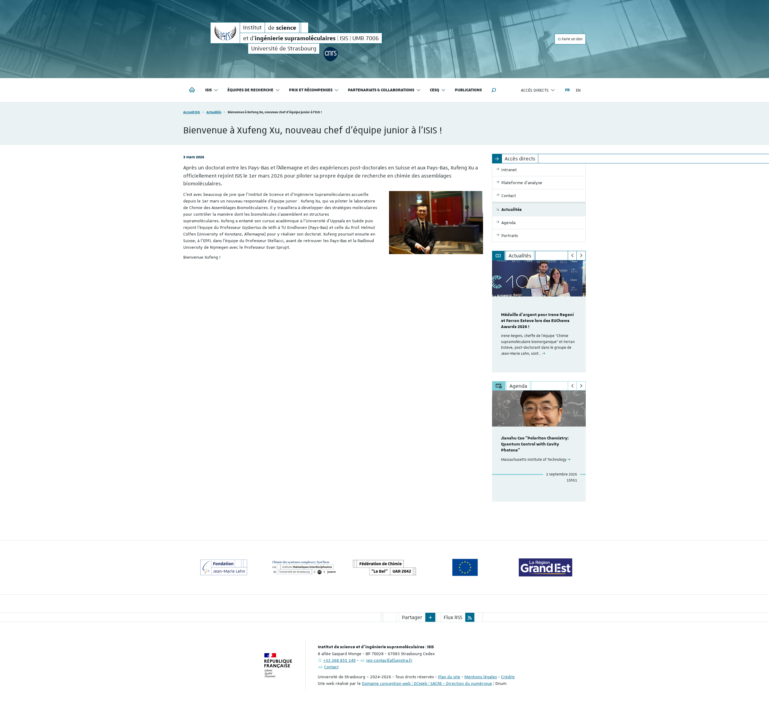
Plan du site (449, 676)
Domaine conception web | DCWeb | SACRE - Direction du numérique (427, 683)
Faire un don (571, 39)
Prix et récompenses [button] (311, 90)
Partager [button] (412, 617)
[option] (539, 316)
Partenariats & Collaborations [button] (381, 90)
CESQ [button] (434, 90)
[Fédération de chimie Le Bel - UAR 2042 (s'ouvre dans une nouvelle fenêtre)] (384, 567)
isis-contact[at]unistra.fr (389, 660)
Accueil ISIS (191, 111)
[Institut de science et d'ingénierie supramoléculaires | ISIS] (225, 33)
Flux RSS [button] (453, 617)
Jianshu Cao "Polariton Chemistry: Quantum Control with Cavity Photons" (535, 444)
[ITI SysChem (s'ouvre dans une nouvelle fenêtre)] (304, 567)
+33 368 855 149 (339, 660)
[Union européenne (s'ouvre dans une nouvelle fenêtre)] (465, 567)
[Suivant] (581, 255)
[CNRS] (330, 54)
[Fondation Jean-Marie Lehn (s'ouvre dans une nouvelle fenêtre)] (223, 567)
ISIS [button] (208, 90)
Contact (331, 667)
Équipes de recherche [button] (250, 90)
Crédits (508, 676)
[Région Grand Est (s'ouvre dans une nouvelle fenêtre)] (545, 567)
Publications (468, 90)
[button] (493, 90)
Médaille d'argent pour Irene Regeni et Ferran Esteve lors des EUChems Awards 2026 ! (537, 321)
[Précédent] (572, 255)
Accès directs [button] (535, 90)
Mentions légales (480, 676)
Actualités (213, 111)
